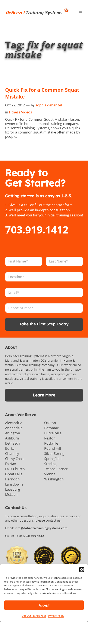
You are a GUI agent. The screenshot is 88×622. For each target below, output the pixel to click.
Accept (44, 605)
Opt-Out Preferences (34, 616)
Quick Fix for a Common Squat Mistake (42, 93)
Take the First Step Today (44, 324)
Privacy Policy (56, 616)
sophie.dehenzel (48, 105)
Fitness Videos (20, 112)
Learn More (44, 395)
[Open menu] (80, 11)
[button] (81, 569)
